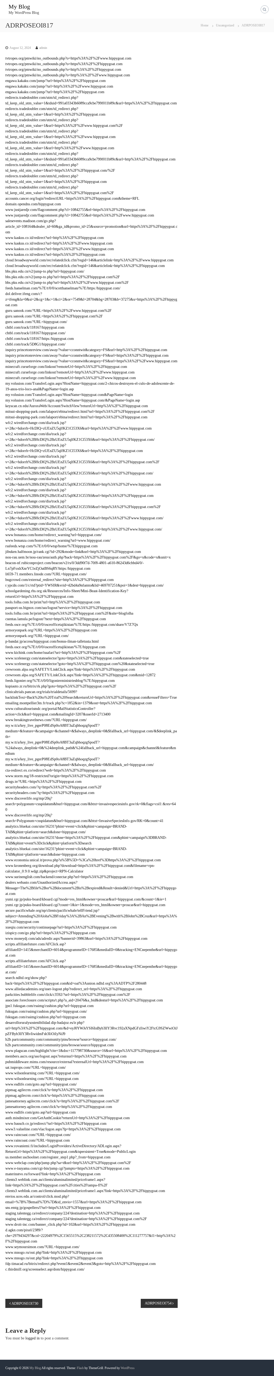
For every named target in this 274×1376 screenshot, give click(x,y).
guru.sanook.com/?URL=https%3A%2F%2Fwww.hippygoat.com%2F (58, 311)
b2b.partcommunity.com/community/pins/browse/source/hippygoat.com (59, 1045)
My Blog (19, 6)
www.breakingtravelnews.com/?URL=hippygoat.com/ (46, 720)
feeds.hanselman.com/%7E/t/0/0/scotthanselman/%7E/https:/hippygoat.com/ (62, 288)
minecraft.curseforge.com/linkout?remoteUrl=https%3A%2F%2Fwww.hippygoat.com (70, 378)
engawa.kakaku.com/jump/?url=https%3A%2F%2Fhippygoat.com (55, 81)
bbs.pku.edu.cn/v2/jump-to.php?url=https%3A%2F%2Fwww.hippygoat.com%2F (67, 283)
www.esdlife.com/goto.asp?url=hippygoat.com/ (41, 1084)
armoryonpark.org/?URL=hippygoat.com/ (37, 636)
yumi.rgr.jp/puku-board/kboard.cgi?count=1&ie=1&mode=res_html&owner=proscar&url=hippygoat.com (85, 905)
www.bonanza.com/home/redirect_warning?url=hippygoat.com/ (53, 535)
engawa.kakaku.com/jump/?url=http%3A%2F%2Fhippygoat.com (54, 92)
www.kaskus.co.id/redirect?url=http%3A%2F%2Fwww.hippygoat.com (59, 243)
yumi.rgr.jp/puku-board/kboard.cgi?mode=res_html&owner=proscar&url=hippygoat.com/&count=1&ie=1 (85, 899)
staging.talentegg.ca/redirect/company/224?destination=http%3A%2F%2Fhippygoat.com (72, 1213)
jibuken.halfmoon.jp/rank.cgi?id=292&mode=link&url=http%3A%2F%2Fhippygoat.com (73, 552)
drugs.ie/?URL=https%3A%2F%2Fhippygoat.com (43, 782)
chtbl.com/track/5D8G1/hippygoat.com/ (35, 344)
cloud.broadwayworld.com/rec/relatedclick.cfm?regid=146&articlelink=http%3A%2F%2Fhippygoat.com (85, 266)
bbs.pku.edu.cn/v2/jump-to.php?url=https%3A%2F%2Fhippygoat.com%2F (62, 277)
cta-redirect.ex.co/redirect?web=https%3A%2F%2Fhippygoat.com (55, 770)
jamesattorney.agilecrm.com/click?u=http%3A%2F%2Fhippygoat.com (58, 1107)
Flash (80, 1368)
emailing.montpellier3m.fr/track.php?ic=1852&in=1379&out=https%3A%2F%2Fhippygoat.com (78, 703)
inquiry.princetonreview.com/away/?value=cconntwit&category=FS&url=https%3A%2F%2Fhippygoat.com (87, 355)
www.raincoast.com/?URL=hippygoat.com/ (38, 1135)
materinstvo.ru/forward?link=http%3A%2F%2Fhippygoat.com (53, 1174)
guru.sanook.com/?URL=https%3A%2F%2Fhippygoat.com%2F (54, 316)
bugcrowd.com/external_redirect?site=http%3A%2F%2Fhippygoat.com (59, 580)
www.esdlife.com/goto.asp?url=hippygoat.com (40, 1112)
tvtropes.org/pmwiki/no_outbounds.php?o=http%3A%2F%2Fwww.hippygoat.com (67, 75)
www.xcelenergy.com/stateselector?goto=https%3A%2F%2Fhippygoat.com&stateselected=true (77, 658)
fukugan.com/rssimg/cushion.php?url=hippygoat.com (45, 1017)
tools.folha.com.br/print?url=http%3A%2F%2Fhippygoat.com (52, 602)
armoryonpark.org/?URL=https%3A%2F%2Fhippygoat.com (51, 630)
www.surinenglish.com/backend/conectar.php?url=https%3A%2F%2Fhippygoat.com (69, 877)
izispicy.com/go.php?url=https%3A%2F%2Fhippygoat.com (50, 933)
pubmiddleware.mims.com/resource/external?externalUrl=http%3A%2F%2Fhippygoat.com (74, 1062)
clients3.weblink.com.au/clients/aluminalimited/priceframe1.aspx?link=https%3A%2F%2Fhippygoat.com (85, 1191)
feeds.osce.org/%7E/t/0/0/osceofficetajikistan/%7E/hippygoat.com (55, 647)
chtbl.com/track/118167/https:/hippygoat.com (39, 339)
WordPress (128, 1368)
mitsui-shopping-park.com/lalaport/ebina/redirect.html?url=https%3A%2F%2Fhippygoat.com (76, 417)
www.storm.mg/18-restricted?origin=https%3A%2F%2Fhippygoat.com (59, 776)
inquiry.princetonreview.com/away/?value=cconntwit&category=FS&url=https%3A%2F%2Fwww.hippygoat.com (91, 361)
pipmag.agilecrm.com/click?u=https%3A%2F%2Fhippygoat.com (54, 1096)
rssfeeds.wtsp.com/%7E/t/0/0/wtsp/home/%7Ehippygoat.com (51, 546)
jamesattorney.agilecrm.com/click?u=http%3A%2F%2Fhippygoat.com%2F (62, 1101)
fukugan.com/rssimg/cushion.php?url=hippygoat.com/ (46, 1011)
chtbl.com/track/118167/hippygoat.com (34, 327)
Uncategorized (225, 25)
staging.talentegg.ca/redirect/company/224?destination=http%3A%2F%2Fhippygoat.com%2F (76, 1219)
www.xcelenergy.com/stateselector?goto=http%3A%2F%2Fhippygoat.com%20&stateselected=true (79, 664)
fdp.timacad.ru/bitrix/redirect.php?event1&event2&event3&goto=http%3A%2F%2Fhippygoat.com (80, 1264)
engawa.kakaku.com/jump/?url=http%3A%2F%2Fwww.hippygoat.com (59, 86)
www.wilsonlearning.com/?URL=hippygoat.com (42, 1079)
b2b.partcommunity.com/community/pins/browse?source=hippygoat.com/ (60, 1039)
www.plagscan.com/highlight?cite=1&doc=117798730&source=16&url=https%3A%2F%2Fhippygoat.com (86, 1051)
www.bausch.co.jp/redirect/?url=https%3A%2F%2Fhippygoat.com (55, 1124)
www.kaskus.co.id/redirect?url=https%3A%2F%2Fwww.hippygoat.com (59, 249)
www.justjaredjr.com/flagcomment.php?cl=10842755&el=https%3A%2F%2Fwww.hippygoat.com (79, 215)
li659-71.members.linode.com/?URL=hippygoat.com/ (46, 574)
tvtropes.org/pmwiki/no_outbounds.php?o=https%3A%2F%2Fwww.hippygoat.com (68, 58)
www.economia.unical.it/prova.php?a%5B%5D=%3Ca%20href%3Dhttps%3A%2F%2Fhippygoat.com (83, 860)
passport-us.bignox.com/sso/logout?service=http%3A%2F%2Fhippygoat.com (63, 608)
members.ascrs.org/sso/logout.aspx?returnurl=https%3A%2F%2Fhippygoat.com (66, 1056)
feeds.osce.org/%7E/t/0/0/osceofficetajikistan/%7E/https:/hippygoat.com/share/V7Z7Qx (71, 625)
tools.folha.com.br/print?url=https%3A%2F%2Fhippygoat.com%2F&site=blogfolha (69, 613)
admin (43, 48)
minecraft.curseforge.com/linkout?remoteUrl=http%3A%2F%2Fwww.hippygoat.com (70, 372)
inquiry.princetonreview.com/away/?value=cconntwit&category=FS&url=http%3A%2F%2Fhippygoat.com (86, 350)
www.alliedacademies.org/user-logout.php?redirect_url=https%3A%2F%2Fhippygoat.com (73, 989)
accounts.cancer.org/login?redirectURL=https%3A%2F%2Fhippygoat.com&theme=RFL (72, 198)
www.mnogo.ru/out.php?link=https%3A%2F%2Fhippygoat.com (54, 1258)
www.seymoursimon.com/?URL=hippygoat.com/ (42, 1247)
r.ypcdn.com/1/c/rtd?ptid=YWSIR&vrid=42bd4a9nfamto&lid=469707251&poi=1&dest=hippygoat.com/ (84, 585)
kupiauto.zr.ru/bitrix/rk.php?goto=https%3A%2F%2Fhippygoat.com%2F (60, 686)
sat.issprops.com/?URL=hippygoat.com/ (35, 1068)
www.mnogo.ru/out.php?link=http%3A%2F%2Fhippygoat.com (53, 1253)
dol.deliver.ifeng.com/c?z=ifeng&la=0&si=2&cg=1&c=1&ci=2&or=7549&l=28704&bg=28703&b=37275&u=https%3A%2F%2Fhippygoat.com (91, 299)
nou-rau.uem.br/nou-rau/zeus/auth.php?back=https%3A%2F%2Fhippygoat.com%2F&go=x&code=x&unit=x (88, 557)
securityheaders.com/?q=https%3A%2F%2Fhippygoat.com (49, 793)
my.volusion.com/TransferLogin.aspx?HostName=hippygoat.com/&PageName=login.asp (72, 400)
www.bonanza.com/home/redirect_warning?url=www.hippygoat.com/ (58, 540)
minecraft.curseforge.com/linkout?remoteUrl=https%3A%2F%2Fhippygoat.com (66, 367)
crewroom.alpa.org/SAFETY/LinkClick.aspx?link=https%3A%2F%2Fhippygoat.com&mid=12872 (80, 675)
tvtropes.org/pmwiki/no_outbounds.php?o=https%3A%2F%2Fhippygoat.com (64, 64)
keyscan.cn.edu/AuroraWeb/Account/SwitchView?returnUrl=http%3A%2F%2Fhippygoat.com (76, 406)
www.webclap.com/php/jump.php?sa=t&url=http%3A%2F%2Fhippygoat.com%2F (68, 1163)
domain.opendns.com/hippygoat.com (33, 204)
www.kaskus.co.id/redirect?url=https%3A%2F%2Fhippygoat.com (55, 255)
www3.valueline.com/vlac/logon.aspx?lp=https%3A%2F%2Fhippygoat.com (63, 1129)
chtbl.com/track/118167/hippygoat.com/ (35, 333)
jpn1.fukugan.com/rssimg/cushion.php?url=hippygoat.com (49, 1006)
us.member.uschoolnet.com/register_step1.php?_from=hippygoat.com (58, 1157)
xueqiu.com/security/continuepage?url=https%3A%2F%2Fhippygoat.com (61, 927)
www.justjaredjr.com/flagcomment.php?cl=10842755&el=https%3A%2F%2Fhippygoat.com (75, 210)
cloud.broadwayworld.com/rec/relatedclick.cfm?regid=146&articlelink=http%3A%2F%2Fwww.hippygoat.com (89, 260)
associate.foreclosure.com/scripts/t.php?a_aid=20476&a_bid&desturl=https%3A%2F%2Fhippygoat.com (84, 1000)
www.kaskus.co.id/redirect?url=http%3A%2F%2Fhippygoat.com (54, 238)
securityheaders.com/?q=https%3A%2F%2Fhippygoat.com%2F (53, 787)
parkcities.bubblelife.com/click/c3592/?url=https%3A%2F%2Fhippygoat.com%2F (67, 995)
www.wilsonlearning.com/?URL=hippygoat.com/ (42, 1073)
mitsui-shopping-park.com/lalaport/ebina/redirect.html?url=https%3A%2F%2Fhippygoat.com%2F (80, 412)
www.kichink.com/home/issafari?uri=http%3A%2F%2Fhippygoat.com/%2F (63, 653)
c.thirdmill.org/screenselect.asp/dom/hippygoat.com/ (45, 1269)
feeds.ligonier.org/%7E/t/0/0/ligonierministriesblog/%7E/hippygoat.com (60, 681)
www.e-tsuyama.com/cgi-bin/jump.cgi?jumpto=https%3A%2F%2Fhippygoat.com (67, 1168)
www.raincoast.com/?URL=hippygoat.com (37, 1140)
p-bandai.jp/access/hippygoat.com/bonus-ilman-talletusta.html (52, 641)
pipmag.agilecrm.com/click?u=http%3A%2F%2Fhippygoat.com (54, 1090)
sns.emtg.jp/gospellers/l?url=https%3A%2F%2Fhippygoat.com (53, 1208)
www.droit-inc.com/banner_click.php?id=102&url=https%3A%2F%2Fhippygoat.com (70, 1224)
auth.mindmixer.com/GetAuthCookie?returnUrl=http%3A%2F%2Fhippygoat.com (67, 1118)
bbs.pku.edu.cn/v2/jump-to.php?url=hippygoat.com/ (44, 271)
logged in (32, 1338)
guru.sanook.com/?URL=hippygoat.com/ (36, 322)
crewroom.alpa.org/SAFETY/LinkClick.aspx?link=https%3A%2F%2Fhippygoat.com (70, 669)
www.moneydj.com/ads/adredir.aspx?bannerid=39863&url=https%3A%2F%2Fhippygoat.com (76, 939)
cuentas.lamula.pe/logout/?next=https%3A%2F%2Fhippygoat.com (55, 619)
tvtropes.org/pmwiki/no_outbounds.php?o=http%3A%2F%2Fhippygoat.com (63, 70)
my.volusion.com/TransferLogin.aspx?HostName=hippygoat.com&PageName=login (69, 395)
